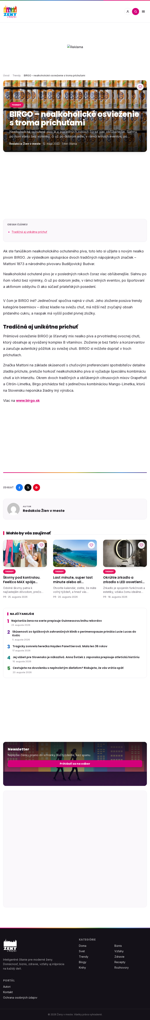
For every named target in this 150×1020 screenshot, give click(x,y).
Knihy (82, 967)
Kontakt (8, 992)
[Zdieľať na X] (27, 487)
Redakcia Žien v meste (25, 143)
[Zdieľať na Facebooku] (19, 487)
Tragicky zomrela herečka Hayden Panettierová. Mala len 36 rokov (59, 646)
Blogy (82, 962)
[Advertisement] (75, 185)
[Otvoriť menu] (143, 11)
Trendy (16, 75)
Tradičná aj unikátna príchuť (29, 232)
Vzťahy (119, 951)
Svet (82, 951)
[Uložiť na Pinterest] (36, 487)
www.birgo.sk (28, 400)
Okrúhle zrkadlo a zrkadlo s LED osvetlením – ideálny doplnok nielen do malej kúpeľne (124, 579)
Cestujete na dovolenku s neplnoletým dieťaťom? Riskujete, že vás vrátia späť (68, 668)
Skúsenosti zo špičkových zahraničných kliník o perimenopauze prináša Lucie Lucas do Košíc (74, 633)
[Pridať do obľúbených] (140, 86)
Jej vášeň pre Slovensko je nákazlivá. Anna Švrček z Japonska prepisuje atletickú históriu (76, 657)
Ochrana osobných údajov (20, 997)
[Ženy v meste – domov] (10, 11)
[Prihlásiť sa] (127, 11)
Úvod (6, 75)
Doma (82, 945)
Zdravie (119, 956)
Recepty (119, 962)
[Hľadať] (135, 11)
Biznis (118, 945)
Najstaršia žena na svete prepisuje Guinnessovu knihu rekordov (56, 621)
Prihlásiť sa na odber (75, 764)
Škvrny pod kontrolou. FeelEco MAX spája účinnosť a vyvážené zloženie (21, 579)
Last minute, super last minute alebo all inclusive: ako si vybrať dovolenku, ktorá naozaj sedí (73, 579)
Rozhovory (121, 967)
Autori (7, 986)
